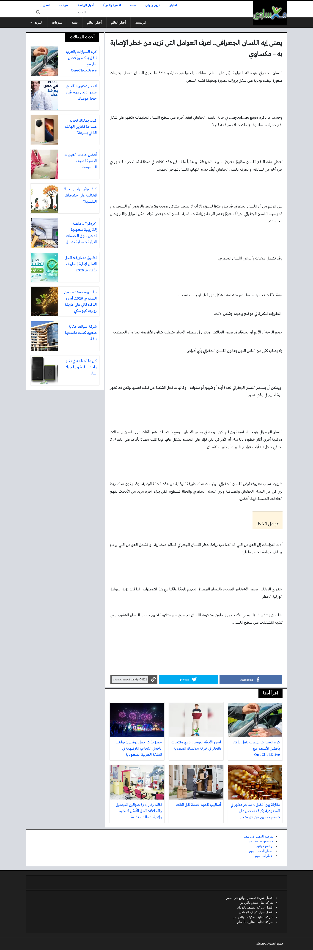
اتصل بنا (45, 5)
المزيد (39, 22)
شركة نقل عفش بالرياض (256, 902)
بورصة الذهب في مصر (258, 836)
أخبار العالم (118, 22)
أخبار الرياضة (86, 5)
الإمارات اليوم (264, 855)
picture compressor (261, 841)
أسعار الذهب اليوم (261, 851)
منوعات (64, 5)
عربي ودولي (152, 5)
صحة (133, 5)
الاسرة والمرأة (112, 5)
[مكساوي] (270, 13)
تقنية (74, 22)
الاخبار (173, 5)
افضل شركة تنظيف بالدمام (255, 907)
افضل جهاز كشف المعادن (256, 912)
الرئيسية (140, 22)
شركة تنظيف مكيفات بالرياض (253, 917)
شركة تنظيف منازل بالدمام (255, 922)
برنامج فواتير (264, 846)
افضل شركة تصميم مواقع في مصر (249, 898)
